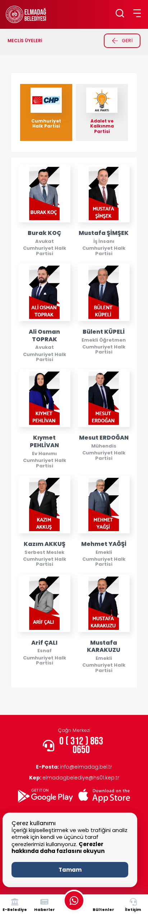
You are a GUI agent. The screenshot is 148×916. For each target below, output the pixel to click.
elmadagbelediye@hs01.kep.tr (74, 777)
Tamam (70, 869)
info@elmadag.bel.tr (74, 766)
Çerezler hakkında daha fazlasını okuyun (58, 847)
